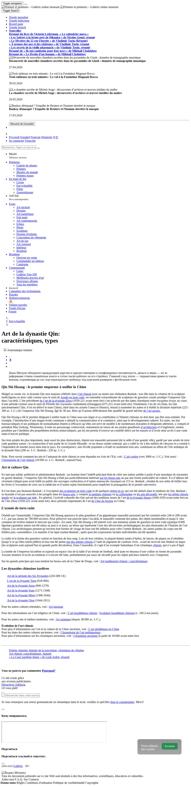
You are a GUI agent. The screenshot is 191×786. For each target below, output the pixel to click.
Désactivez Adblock (13, 684)
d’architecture (149, 427)
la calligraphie (124, 494)
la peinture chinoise (100, 494)
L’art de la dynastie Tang (21, 580)
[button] (18, 17)
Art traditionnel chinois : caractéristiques (124, 561)
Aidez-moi (8, 779)
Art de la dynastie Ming (21, 595)
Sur (26, 779)
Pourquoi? (48, 670)
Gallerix (18, 766)
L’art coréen (131, 456)
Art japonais (56, 606)
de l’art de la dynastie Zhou (56, 400)
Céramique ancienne (85, 635)
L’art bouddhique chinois (82, 613)
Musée (17, 155)
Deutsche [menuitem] (46, 137)
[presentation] (99, 363)
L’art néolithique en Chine (103, 629)
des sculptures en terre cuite (76, 490)
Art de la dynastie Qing (21, 600)
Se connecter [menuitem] (16, 140)
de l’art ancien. (152, 410)
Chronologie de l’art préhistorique (80, 632)
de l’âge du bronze (102, 501)
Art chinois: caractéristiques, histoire (30, 653)
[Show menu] (25, 4)
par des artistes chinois (79, 541)
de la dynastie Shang (139, 497)
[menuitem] (55, 137)
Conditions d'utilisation (39, 782)
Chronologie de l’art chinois (17, 460)
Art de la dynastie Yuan (21, 590)
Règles (21, 782)
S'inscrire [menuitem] (30, 140)
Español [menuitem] (25, 137)
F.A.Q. (19, 779)
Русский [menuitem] (14, 137)
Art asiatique (63, 619)
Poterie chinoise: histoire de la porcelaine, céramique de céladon (46, 650)
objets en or (116, 490)
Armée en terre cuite (72, 397)
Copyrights (91, 782)
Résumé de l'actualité (22, 124)
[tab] (9, 356)
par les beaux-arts (110, 477)
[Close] (38, 148)
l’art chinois (84, 394)
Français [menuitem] (35, 137)
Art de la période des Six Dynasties (27, 576)
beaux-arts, (69, 494)
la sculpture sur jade (25, 497)
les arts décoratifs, (147, 494)
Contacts (34, 779)
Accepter (170, 746)
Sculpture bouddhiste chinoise (117, 613)
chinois (157, 545)
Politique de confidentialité (69, 782)
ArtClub (18, 197)
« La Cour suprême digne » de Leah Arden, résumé (39, 657)
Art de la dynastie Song (21, 585)
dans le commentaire (122, 702)
